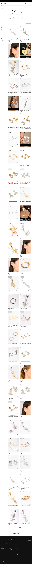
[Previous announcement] (2, 1)
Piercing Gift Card (19, 553)
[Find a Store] (25, 3)
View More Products (19, 529)
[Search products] (30, 5)
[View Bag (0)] (31, 3)
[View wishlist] (27, 3)
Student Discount (18, 555)
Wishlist (17, 548)
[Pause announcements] (29, 1)
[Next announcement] (28, 1)
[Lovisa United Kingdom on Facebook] (7, 543)
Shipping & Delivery (11, 549)
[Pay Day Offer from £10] (25, 139)
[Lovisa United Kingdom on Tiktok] (8, 543)
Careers (1, 549)
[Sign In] (29, 3)
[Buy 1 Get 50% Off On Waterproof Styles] (13, 103)
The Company (2, 547)
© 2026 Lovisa (2, 561)
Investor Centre (2, 548)
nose (19, 13)
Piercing (18, 550)
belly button (11, 14)
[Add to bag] (17, 38)
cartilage (21, 13)
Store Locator (18, 549)
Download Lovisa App (19, 547)
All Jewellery (2, 8)
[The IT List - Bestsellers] (25, 50)
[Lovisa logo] (4, 3)
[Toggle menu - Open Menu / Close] (1, 3)
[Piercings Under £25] (25, 212)
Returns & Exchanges (11, 550)
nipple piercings (18, 14)
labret (13, 14)
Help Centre (10, 548)
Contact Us (10, 547)
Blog (17, 554)
